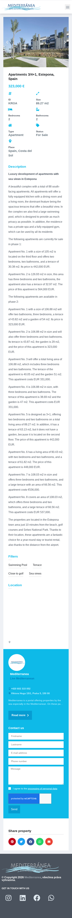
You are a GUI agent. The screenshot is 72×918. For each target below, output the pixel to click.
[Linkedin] (22, 898)
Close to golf (15, 573)
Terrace (37, 565)
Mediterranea (32, 877)
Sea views (35, 573)
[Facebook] (37, 898)
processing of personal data (42, 788)
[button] (67, 7)
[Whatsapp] (51, 898)
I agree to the (35, 788)
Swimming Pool (17, 565)
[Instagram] (8, 898)
